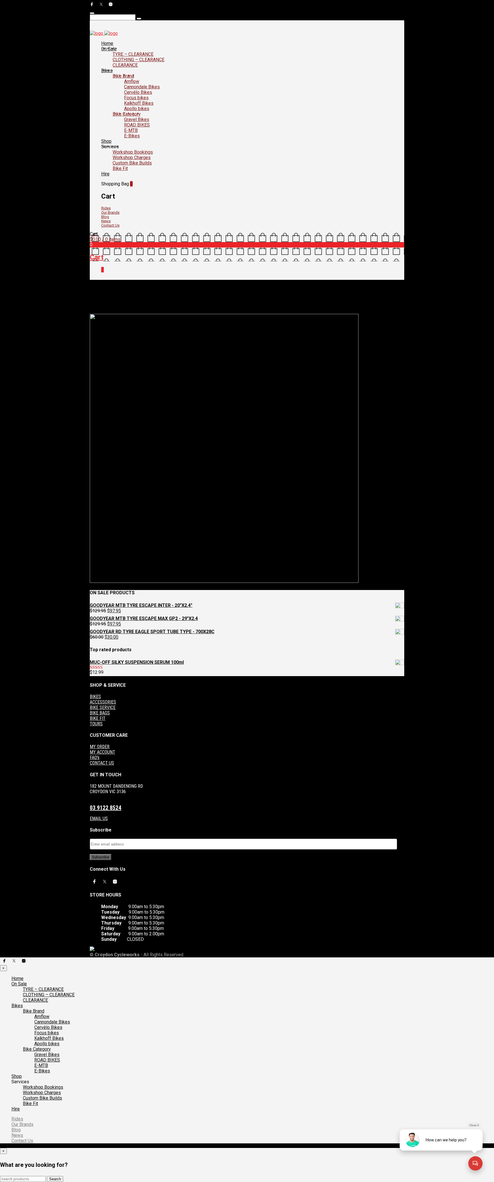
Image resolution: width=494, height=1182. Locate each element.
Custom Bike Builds (132, 163)
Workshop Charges (132, 157)
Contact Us (110, 225)
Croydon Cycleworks (269, 307)
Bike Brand (123, 76)
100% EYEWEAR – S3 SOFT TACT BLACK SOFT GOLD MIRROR (195, 307)
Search (55, 1179)
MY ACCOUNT (102, 752)
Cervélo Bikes (138, 92)
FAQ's (94, 757)
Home (107, 43)
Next (94, 311)
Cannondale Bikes (142, 87)
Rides (106, 208)
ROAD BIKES (137, 125)
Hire (105, 174)
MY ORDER (99, 746)
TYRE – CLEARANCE (133, 54)
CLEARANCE (125, 65)
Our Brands (110, 212)
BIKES (95, 696)
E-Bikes (132, 135)
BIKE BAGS (100, 713)
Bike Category (127, 114)
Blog (105, 217)
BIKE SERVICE (102, 707)
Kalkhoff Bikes (139, 103)
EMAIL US (99, 818)
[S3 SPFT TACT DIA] (224, 581)
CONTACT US (102, 763)
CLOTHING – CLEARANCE (138, 59)
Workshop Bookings (133, 152)
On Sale (109, 49)
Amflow (131, 81)
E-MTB (131, 130)
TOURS (96, 723)
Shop (106, 141)
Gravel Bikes (136, 119)
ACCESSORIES (103, 702)
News (106, 221)
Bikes (107, 70)
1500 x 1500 (127, 307)
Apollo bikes (136, 108)
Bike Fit (120, 168)
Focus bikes (136, 97)
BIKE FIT (97, 718)
